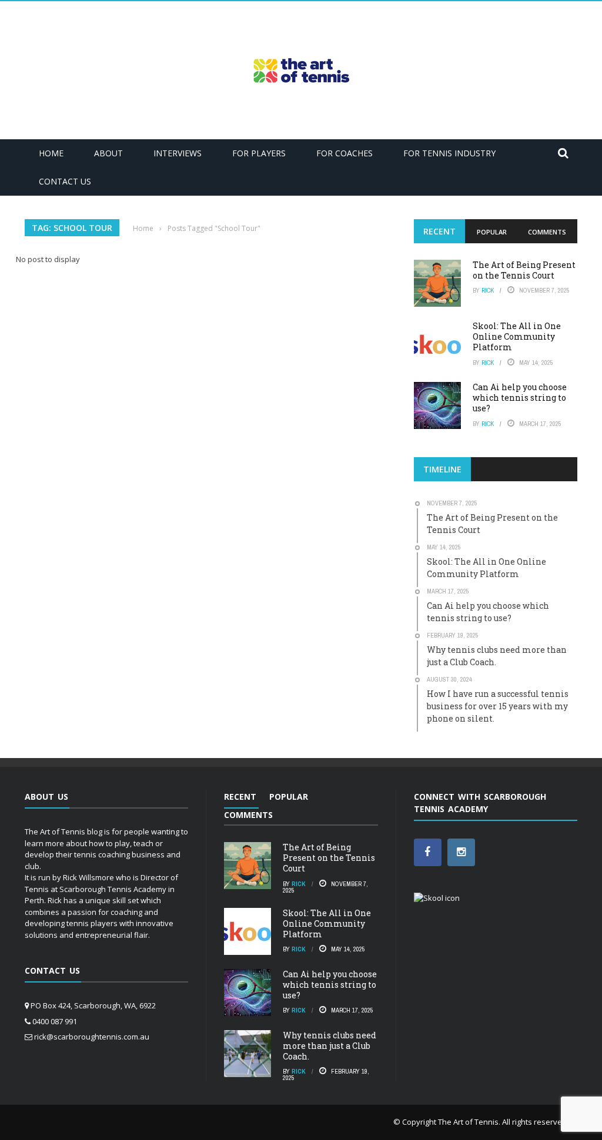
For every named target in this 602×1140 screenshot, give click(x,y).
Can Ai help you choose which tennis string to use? (520, 397)
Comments (547, 231)
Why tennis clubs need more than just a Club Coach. (329, 1046)
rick (487, 290)
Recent (439, 231)
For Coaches (344, 153)
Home (51, 153)
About (108, 153)
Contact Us (65, 181)
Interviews (177, 153)
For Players (259, 153)
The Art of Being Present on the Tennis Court (524, 270)
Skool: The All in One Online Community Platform (517, 336)
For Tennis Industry (449, 153)
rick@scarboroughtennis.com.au (91, 1036)
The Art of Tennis (468, 1121)
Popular (492, 231)
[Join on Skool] (437, 897)
